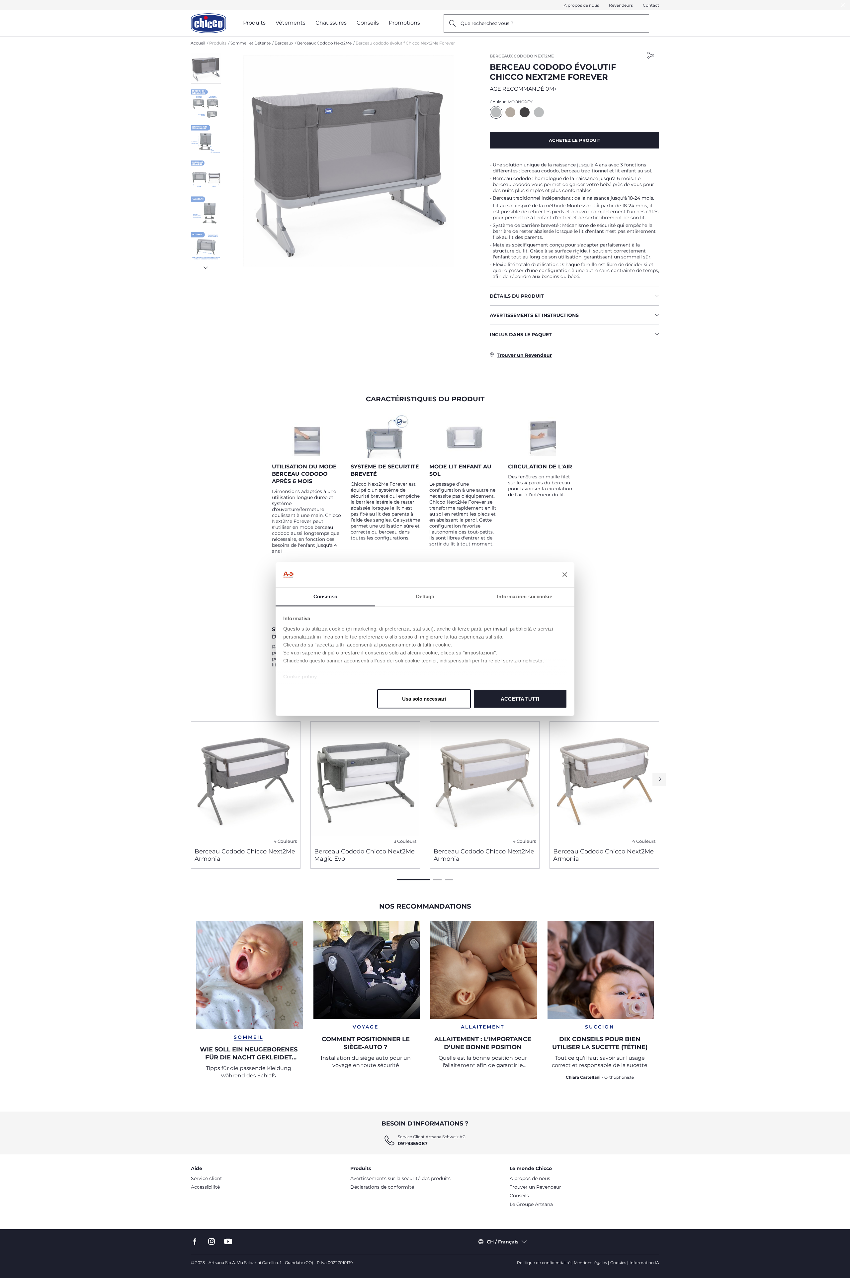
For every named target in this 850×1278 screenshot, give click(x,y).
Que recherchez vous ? (487, 23)
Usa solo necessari (424, 698)
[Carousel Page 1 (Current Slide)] (413, 879)
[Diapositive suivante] (206, 266)
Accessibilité (205, 1187)
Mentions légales (590, 1262)
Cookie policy (300, 676)
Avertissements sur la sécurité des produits (400, 1178)
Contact (651, 5)
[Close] (843, 5)
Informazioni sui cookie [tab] (524, 596)
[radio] (496, 112)
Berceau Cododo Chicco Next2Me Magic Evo (364, 855)
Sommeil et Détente (250, 43)
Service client (206, 1178)
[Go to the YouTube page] (228, 1241)
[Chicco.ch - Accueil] (208, 23)
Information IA (644, 1262)
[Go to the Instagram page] (211, 1241)
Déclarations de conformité (382, 1187)
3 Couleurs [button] (405, 841)
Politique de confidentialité (543, 1262)
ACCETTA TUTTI (520, 698)
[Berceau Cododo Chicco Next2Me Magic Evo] (365, 782)
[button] (206, 68)
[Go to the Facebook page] (195, 1241)
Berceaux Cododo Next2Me (324, 43)
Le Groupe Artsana (531, 1204)
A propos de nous (581, 5)
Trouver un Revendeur (535, 1187)
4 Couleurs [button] (285, 841)
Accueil (198, 43)
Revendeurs (621, 5)
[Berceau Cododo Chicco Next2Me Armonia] (245, 782)
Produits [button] (254, 23)
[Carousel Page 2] (437, 879)
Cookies (618, 1262)
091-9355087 (413, 1143)
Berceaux (284, 43)
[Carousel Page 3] (449, 879)
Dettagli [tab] (425, 596)
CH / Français (502, 1242)
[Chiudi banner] (564, 574)
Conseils (519, 1196)
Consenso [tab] (325, 596)
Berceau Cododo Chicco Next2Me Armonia (245, 855)
